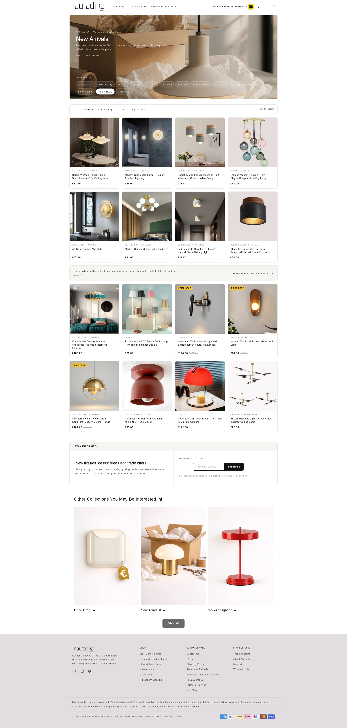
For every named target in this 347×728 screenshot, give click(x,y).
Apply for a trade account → (252, 273)
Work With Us (241, 669)
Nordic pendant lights (150, 702)
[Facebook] (75, 671)
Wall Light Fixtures (150, 653)
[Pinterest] (89, 671)
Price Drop (124, 91)
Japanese (166, 84)
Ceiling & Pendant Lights (154, 659)
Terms (178, 717)
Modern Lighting (220, 610)
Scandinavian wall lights (124, 702)
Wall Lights (220, 84)
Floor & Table (85, 91)
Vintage (136, 84)
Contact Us (193, 653)
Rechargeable (200, 84)
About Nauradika (242, 659)
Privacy (169, 717)
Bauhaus (182, 84)
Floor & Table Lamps (151, 664)
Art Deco (151, 84)
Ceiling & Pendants (242, 84)
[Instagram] (82, 671)
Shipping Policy (195, 664)
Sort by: (89, 109)
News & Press (241, 664)
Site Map (192, 690)
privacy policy (218, 476)
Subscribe (234, 466)
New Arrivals (105, 91)
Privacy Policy (195, 680)
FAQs (190, 659)
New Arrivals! (151, 610)
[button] (258, 6)
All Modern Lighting (151, 680)
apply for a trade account (186, 706)
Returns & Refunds (197, 669)
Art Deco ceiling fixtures (216, 702)
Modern (122, 84)
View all (173, 623)
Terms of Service (196, 685)
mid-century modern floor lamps (180, 702)
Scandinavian (85, 84)
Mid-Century (105, 84)
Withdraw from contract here (203, 674)
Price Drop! (83, 610)
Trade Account (241, 653)
